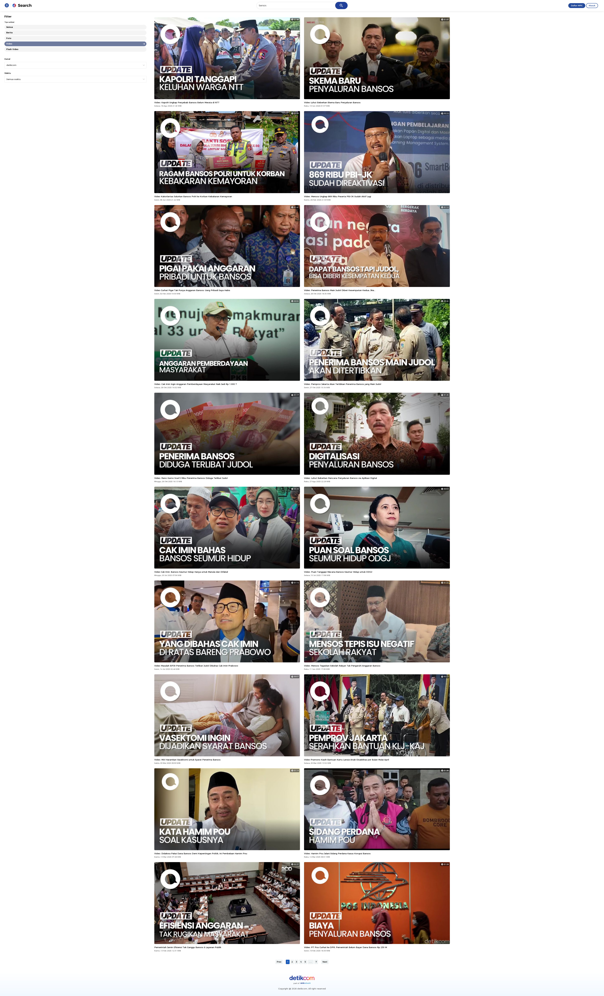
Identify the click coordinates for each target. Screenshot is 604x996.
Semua (9, 27)
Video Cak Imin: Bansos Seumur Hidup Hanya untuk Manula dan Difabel (191, 572)
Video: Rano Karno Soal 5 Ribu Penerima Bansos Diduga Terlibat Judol (191, 478)
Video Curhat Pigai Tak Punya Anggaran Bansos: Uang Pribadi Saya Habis (192, 290)
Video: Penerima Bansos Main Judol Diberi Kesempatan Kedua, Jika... (339, 290)
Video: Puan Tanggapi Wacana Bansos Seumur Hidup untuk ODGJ (338, 572)
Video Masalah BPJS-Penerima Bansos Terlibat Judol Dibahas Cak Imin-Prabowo (196, 665)
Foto (8, 38)
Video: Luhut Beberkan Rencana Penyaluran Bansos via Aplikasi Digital (340, 478)
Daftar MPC (577, 5)
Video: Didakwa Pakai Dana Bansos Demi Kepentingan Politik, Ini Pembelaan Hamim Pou (200, 853)
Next (324, 961)
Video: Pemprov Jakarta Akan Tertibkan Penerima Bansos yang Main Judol (342, 384)
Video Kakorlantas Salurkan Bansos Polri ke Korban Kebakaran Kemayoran (193, 196)
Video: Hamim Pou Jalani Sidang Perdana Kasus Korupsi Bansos (337, 853)
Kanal (7, 59)
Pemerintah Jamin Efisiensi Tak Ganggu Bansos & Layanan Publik (187, 947)
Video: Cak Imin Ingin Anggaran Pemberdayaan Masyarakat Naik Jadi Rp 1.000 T (195, 384)
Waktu (7, 73)
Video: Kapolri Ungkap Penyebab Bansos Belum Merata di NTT (186, 102)
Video (9, 44)
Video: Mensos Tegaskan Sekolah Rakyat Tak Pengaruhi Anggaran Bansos (342, 665)
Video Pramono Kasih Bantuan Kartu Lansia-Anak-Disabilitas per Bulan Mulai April (346, 759)
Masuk (592, 5)
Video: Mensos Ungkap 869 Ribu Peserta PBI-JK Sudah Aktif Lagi (337, 196)
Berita (9, 32)
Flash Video (12, 49)
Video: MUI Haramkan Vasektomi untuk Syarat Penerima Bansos (187, 759)
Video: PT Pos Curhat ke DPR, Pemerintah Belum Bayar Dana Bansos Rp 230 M (345, 947)
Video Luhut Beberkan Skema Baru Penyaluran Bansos (332, 102)
